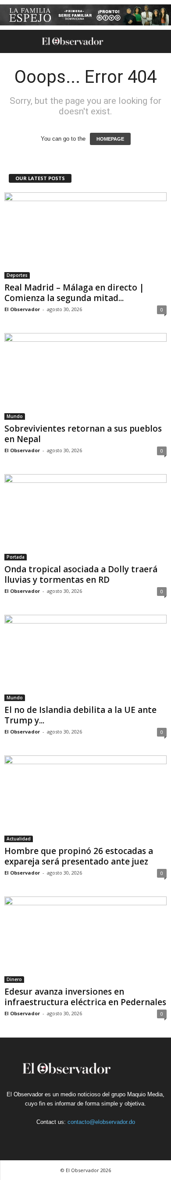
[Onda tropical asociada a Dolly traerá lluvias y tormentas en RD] (85, 517)
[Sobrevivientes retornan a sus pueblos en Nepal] (85, 376)
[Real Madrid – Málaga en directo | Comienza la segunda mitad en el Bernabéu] (85, 235)
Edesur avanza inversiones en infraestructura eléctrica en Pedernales (85, 997)
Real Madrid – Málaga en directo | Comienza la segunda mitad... (74, 293)
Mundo (15, 416)
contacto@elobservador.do (101, 1122)
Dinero (14, 979)
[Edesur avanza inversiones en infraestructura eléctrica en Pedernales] (85, 940)
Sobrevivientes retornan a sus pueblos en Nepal (83, 434)
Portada (16, 557)
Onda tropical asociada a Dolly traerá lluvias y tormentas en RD (80, 574)
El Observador (22, 309)
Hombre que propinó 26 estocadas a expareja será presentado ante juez (78, 856)
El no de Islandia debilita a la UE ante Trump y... (80, 715)
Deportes (17, 275)
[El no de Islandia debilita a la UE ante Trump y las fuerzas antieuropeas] (85, 658)
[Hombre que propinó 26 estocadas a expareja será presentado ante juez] (85, 798)
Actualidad (19, 839)
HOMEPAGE (110, 139)
